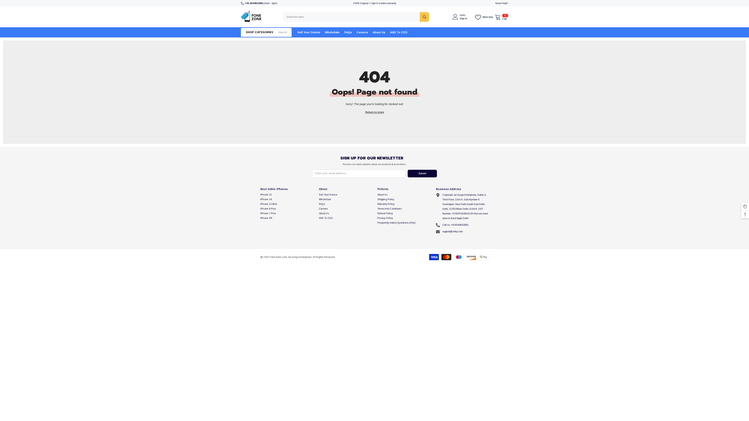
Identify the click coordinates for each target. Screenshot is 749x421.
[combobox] (351, 17)
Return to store (374, 112)
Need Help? (501, 3)
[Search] (356, 17)
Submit (422, 173)
